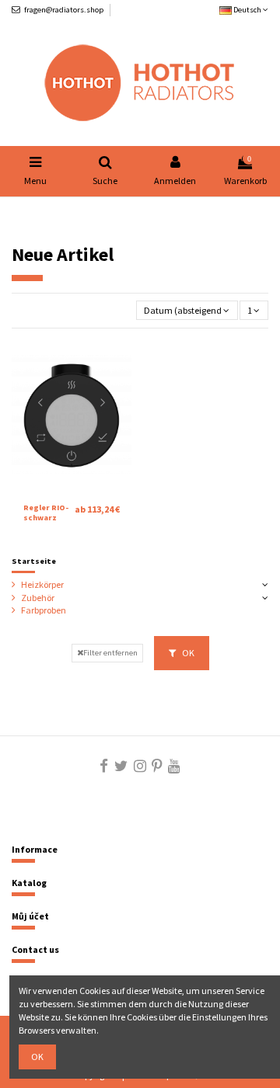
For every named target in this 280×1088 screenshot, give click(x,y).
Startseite (34, 561)
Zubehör (37, 597)
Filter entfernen (110, 653)
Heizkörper (42, 584)
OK (187, 653)
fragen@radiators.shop (63, 10)
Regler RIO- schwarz (45, 512)
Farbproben (43, 610)
